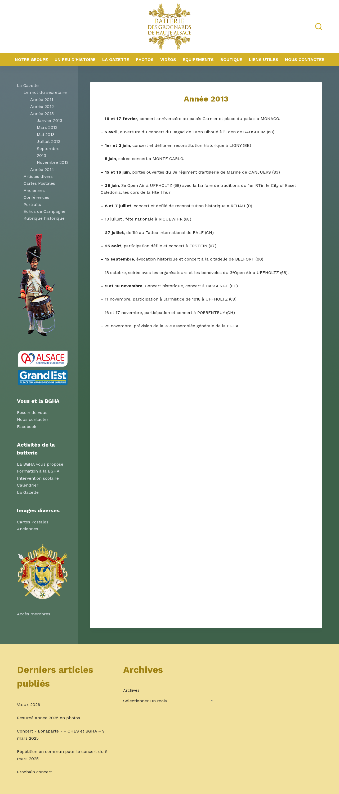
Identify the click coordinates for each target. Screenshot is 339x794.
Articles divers (38, 176)
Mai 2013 (46, 134)
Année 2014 (42, 169)
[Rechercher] (318, 26)
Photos (145, 59)
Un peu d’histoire (75, 59)
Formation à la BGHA (38, 471)
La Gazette (115, 59)
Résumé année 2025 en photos (48, 717)
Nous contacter (304, 59)
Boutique (231, 59)
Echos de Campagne (44, 211)
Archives (131, 690)
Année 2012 (42, 106)
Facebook (26, 426)
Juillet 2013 (48, 141)
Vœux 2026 (28, 704)
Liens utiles (263, 59)
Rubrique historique (44, 218)
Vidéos (168, 59)
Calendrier (27, 485)
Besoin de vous (32, 412)
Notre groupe (31, 59)
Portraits (32, 204)
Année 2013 (42, 113)
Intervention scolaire (38, 478)
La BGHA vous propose (40, 464)
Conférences (36, 197)
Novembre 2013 (53, 162)
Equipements (198, 59)
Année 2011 (41, 99)
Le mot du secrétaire (45, 92)
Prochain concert (34, 771)
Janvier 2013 (49, 120)
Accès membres (33, 613)
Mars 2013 (47, 127)
